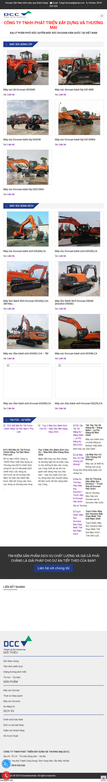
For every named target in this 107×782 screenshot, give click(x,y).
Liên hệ (10, 94)
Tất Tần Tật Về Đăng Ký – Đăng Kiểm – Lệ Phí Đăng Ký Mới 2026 (94, 430)
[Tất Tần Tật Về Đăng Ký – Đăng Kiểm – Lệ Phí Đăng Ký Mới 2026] (78, 435)
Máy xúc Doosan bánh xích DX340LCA (76, 353)
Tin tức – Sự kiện (11, 677)
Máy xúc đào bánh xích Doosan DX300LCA (27, 403)
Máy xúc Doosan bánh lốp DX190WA (75, 139)
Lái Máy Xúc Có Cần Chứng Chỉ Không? (93, 457)
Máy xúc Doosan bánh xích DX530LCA (76, 251)
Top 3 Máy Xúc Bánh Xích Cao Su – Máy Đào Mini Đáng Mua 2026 (53, 452)
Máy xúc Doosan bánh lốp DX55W (22, 139)
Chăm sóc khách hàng (13, 730)
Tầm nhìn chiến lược (13, 666)
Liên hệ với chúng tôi (53, 568)
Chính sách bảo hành (13, 719)
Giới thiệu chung (11, 661)
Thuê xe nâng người (12, 695)
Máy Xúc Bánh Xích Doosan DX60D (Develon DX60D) (74, 302)
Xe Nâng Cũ (9, 706)
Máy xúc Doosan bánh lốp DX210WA (23, 189)
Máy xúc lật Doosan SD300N (19, 89)
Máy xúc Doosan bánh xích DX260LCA (24, 251)
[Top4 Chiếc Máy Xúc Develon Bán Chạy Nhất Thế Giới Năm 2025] (78, 523)
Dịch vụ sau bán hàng (13, 725)
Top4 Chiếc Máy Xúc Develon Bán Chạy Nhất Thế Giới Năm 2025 (94, 515)
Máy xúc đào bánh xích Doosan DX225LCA (78, 403)
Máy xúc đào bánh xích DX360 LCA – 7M (25, 353)
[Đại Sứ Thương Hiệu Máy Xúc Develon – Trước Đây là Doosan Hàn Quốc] (78, 490)
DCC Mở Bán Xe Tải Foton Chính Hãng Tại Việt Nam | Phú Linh (16, 452)
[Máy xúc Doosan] (53, 14)
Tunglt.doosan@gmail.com (72, 3)
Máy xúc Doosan (11, 690)
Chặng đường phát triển (14, 672)
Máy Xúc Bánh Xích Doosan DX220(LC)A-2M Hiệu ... (26, 302)
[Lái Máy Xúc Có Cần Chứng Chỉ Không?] (78, 459)
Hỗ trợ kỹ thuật (10, 736)
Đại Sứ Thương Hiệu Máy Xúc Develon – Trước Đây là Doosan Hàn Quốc (94, 484)
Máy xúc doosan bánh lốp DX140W (74, 89)
